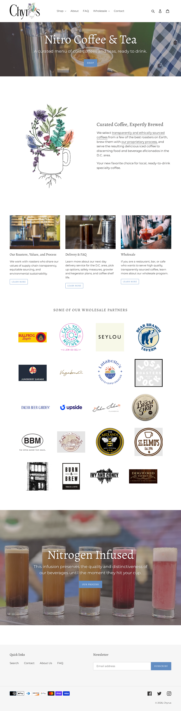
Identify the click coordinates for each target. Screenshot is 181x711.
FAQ (60, 663)
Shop (90, 62)
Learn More (19, 281)
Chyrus (167, 702)
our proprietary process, (139, 142)
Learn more (74, 285)
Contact (29, 663)
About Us (46, 663)
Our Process (90, 584)
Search (14, 663)
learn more (130, 281)
